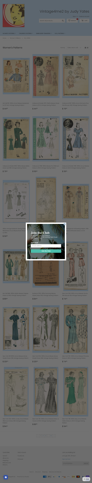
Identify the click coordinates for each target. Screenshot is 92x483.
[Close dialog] (64, 224)
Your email (34, 242)
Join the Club (46, 251)
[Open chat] (6, 477)
